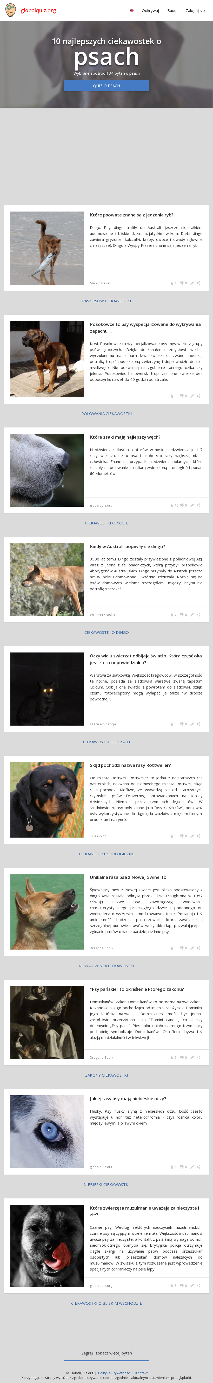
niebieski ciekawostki (107, 1184)
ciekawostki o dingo (106, 632)
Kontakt (141, 1373)
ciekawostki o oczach (106, 741)
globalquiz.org (38, 10)
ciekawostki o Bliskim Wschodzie (106, 1303)
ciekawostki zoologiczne (106, 853)
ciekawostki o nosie (106, 522)
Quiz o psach (106, 85)
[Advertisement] (106, 152)
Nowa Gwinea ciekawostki (106, 965)
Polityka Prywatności (114, 1373)
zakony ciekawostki (106, 1075)
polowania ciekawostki (106, 413)
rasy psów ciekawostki (106, 300)
